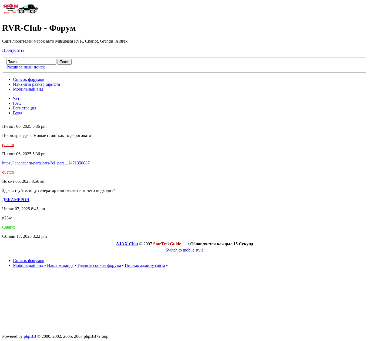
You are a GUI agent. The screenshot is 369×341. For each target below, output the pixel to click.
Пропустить (13, 50)
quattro (8, 144)
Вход (17, 113)
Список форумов (28, 79)
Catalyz (8, 227)
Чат (16, 98)
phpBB (30, 336)
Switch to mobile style (184, 250)
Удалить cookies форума (99, 265)
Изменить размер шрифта (36, 84)
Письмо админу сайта (145, 265)
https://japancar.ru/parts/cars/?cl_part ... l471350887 (46, 163)
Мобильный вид (28, 89)
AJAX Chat (127, 244)
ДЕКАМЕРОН (15, 199)
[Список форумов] (21, 14)
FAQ (17, 103)
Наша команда (60, 265)
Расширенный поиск (25, 67)
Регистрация (24, 108)
